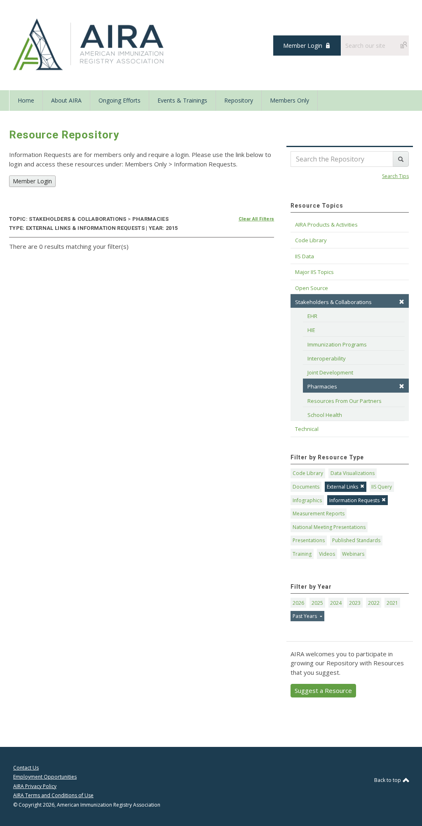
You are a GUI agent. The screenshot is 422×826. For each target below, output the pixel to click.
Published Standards (356, 540)
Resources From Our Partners (344, 401)
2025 (317, 602)
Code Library (308, 473)
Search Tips (395, 176)
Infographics (307, 500)
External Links (342, 486)
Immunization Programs (337, 344)
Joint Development (330, 372)
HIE (311, 330)
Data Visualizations (353, 473)
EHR (312, 316)
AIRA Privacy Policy (34, 786)
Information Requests (354, 500)
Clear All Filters (256, 219)
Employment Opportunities (45, 776)
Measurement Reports (319, 513)
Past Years (305, 616)
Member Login (302, 45)
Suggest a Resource (323, 690)
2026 (298, 602)
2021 (392, 602)
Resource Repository (64, 135)
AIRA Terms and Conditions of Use (53, 795)
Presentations (309, 540)
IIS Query (381, 486)
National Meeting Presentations (329, 527)
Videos (327, 553)
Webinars (353, 553)
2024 (336, 602)
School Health (324, 415)
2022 (374, 602)
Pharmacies (322, 386)
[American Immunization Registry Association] (89, 44)
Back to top (388, 780)
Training (302, 553)
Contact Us (26, 767)
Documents (306, 486)
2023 (355, 602)
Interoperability (326, 358)
